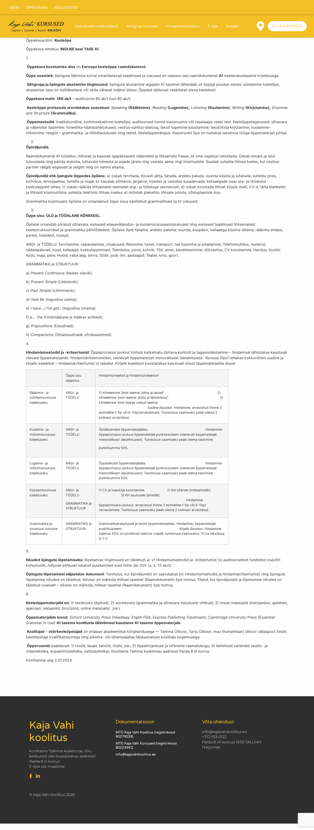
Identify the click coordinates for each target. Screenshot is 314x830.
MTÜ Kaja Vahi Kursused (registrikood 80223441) (146, 745)
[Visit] (260, 26)
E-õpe (212, 26)
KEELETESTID (65, 8)
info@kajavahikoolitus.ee (136, 754)
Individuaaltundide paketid (96, 26)
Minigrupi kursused (142, 26)
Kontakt (232, 26)
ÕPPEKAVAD (37, 8)
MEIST (14, 8)
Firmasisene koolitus (182, 26)
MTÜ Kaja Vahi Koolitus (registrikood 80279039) (145, 734)
